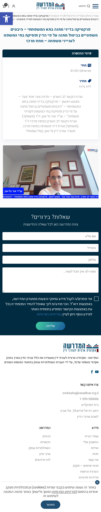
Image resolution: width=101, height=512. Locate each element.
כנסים (46, 436)
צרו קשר (93, 459)
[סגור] (97, 482)
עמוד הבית (93, 16)
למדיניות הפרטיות (64, 491)
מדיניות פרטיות (89, 477)
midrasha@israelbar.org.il (81, 393)
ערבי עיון (44, 453)
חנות (95, 453)
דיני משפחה (56, 16)
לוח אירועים (42, 459)
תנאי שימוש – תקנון (86, 465)
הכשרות (45, 442)
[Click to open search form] (88, 6)
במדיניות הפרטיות (49, 314)
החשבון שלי (91, 442)
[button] (6, 18)
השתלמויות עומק (39, 448)
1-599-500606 (89, 399)
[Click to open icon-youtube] (97, 372)
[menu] (95, 6)
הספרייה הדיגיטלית (75, 16)
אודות (95, 448)
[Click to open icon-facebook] (92, 372)
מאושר (50, 504)
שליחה (50, 326)
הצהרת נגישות (89, 471)
